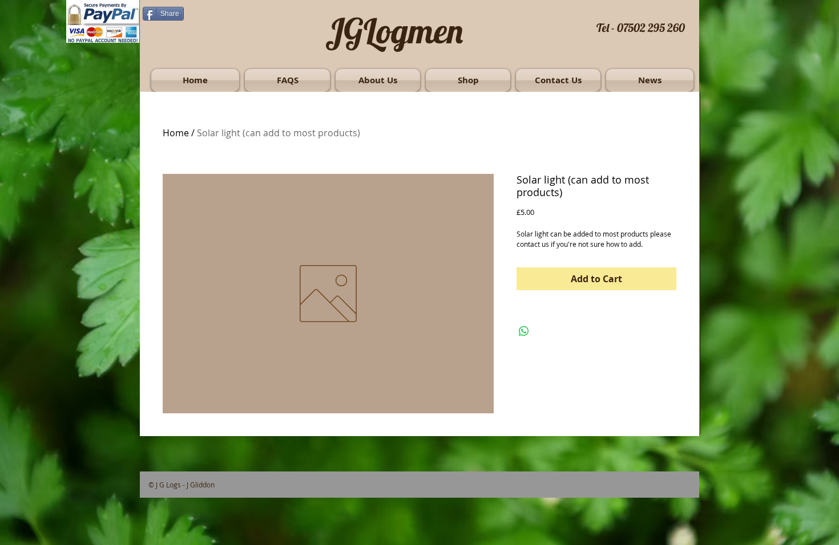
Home (176, 133)
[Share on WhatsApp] (524, 331)
